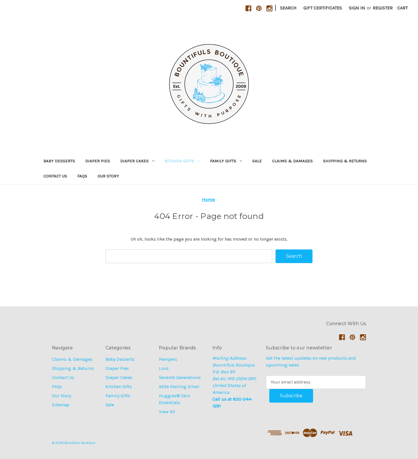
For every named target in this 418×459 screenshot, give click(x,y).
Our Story (108, 176)
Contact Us (55, 176)
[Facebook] (248, 8)
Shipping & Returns (345, 160)
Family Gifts (223, 160)
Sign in (357, 8)
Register (383, 8)
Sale (257, 160)
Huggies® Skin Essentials (174, 399)
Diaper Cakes (134, 160)
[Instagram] (269, 8)
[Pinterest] (259, 8)
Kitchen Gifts (179, 160)
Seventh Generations (180, 377)
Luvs (164, 368)
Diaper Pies (97, 160)
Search (288, 8)
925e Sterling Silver (179, 386)
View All (167, 411)
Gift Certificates (322, 8)
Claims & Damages (292, 160)
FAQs (82, 176)
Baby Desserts (59, 160)
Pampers (168, 359)
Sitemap (60, 404)
